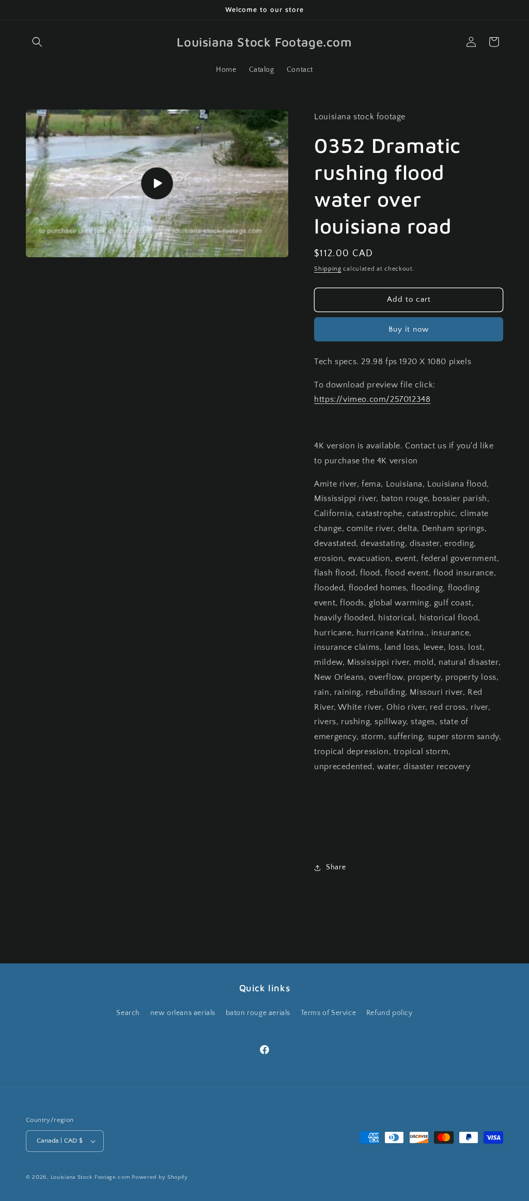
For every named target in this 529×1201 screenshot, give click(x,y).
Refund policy (389, 1013)
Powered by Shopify (160, 1177)
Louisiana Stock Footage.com (90, 1177)
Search (128, 1013)
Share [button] (336, 867)
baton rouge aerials (258, 1013)
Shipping (327, 269)
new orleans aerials (182, 1013)
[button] (37, 41)
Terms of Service (328, 1013)
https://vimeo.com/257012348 (372, 399)
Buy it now (408, 329)
